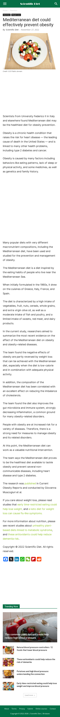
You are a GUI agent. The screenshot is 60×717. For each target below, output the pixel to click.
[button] (56, 4)
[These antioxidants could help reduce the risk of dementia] (8, 662)
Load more (29, 695)
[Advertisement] (30, 93)
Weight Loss (16, 15)
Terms (14, 709)
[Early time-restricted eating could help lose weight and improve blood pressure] (8, 686)
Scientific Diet (12, 29)
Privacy (22, 709)
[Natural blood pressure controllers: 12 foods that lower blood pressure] (8, 650)
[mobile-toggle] (4, 4)
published (30, 483)
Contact (53, 709)
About (6, 709)
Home (5, 10)
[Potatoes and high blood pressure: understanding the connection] (8, 674)
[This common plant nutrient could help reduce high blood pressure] (30, 627)
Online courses (41, 709)
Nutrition (13, 10)
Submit (30, 709)
